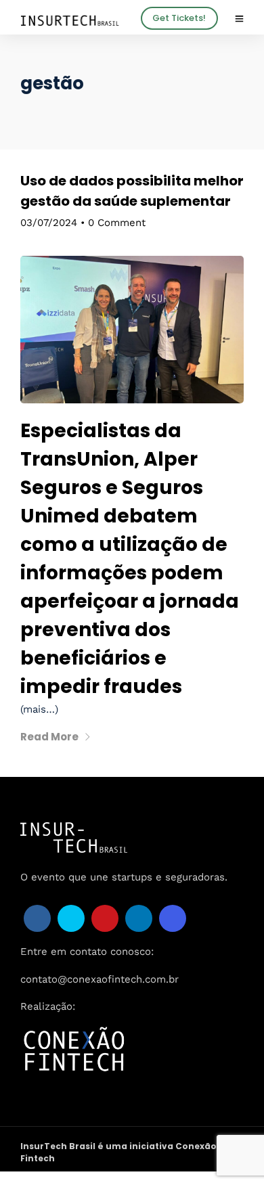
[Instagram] (172, 918)
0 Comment (117, 223)
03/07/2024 (48, 223)
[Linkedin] (138, 918)
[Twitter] (71, 918)
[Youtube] (104, 918)
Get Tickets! (179, 18)
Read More (49, 737)
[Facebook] (37, 918)
